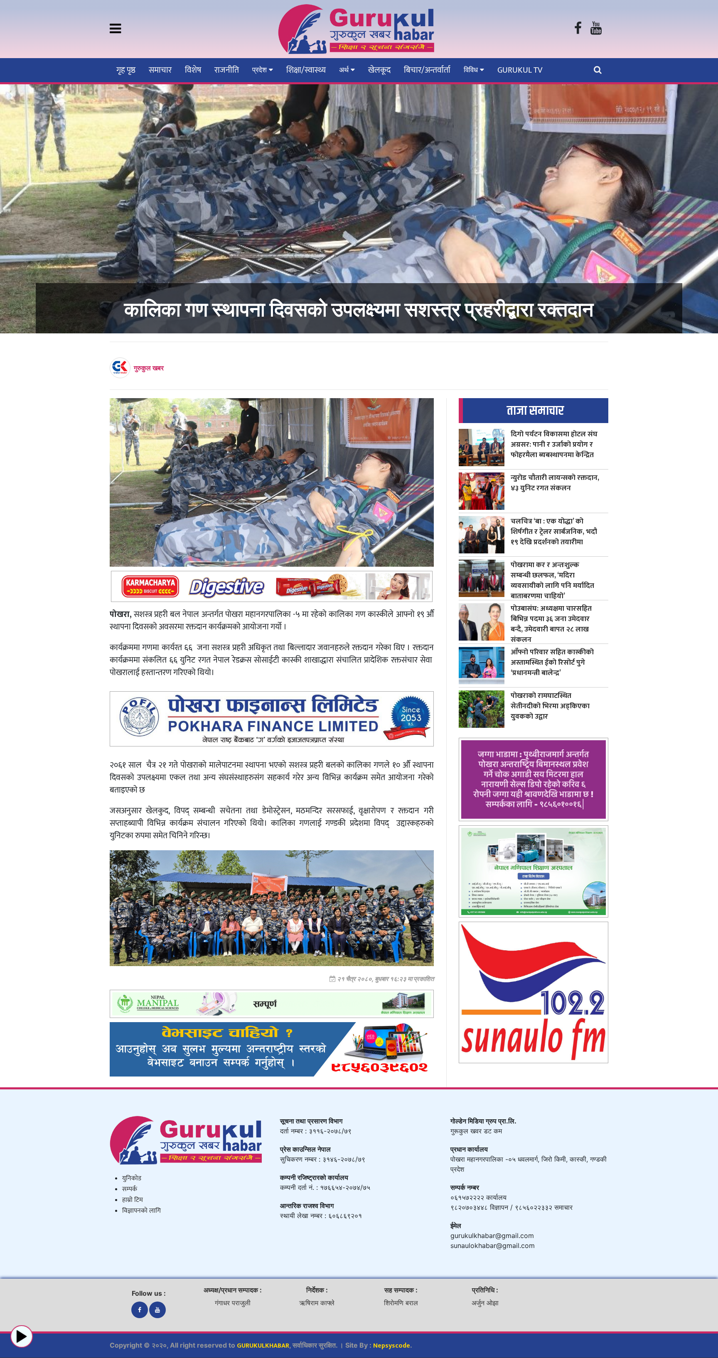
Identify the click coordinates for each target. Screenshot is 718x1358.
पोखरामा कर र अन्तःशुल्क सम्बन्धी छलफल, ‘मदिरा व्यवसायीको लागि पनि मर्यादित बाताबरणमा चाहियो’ (552, 580)
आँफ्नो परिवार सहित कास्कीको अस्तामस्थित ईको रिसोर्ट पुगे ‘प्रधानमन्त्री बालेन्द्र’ (552, 662)
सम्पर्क (129, 1189)
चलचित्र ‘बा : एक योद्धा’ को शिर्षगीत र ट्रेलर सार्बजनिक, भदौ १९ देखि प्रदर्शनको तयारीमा (554, 531)
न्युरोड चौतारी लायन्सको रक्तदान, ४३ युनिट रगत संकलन (555, 483)
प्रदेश (260, 70)
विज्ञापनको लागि (141, 1210)
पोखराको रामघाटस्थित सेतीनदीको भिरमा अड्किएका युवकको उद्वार (550, 706)
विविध (472, 70)
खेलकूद (379, 70)
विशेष (193, 70)
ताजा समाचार (535, 411)
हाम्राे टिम (132, 1200)
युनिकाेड (131, 1178)
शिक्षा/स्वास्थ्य (306, 70)
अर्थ (345, 70)
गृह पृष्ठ (125, 70)
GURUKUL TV (519, 70)
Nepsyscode (391, 1345)
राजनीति (226, 70)
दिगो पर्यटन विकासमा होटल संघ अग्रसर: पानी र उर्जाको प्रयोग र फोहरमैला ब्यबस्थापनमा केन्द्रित (554, 444)
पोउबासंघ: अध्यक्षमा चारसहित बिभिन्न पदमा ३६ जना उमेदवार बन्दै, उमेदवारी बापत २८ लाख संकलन (551, 624)
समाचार (160, 70)
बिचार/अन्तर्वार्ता (427, 70)
